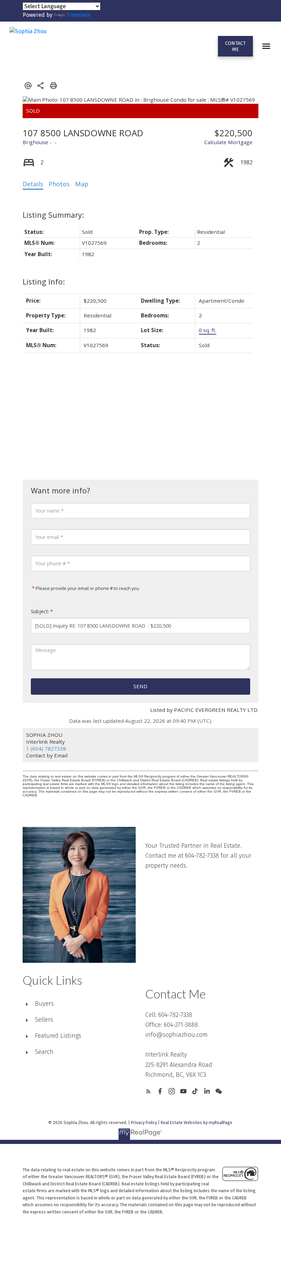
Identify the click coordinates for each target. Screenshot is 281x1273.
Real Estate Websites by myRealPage (196, 1122)
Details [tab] (33, 184)
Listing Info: (44, 282)
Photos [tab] (59, 184)
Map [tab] (81, 184)
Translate (78, 15)
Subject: (40, 611)
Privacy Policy (144, 1122)
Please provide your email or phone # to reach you (87, 588)
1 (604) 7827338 (46, 748)
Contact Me (235, 46)
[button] (235, 46)
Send (140, 686)
